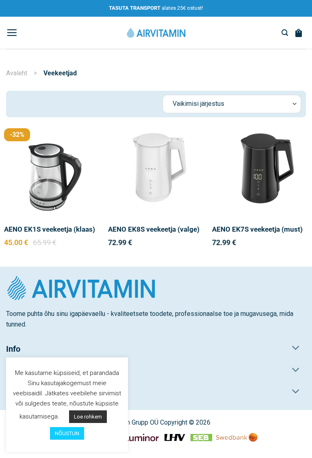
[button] (11, 33)
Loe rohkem (88, 417)
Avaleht (16, 73)
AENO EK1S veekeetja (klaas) (49, 229)
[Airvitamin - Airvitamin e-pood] (156, 32)
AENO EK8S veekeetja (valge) (153, 229)
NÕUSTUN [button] (67, 433)
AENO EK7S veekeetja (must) (257, 229)
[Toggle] (296, 348)
